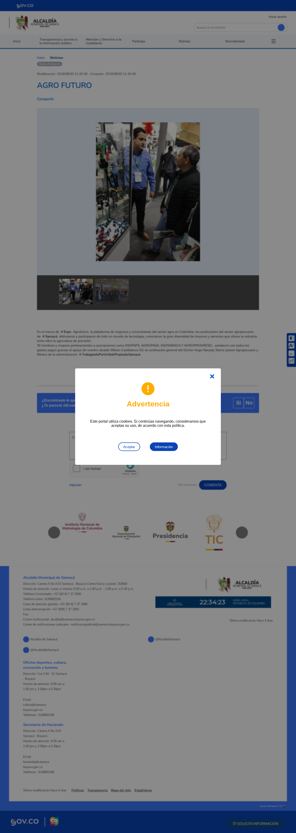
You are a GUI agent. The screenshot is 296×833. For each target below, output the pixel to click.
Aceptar (129, 447)
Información (164, 447)
